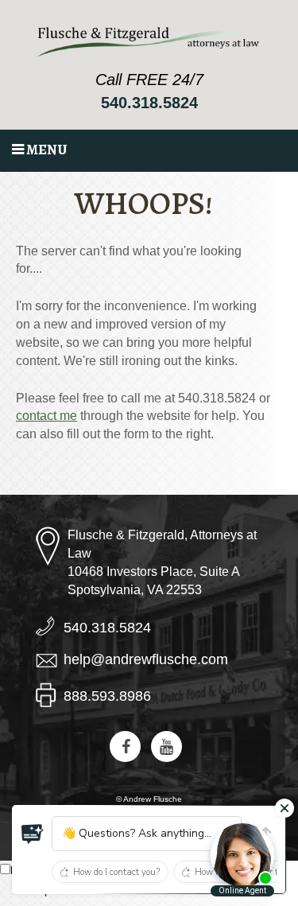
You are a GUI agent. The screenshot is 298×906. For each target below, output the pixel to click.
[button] (32, 834)
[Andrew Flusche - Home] (149, 41)
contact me (46, 415)
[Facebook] (125, 746)
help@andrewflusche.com (146, 659)
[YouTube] (166, 746)
